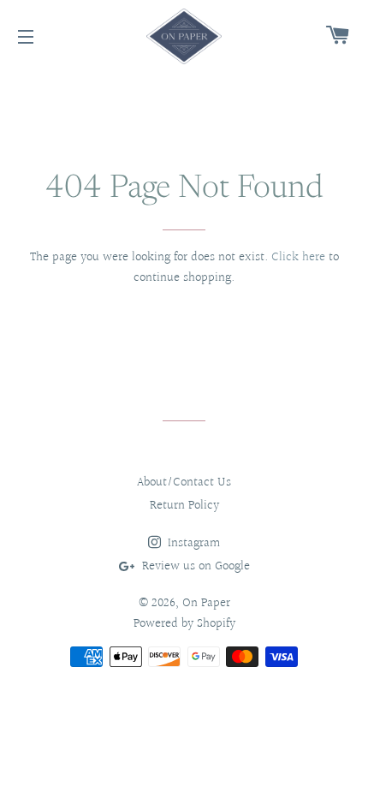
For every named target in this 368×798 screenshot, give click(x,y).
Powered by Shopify (184, 624)
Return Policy (184, 505)
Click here (298, 257)
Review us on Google (194, 566)
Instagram (192, 543)
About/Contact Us (184, 482)
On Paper (206, 603)
